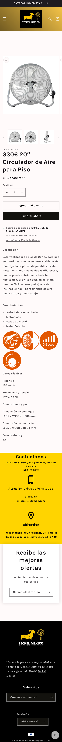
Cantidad (8, 185)
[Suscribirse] (48, 592)
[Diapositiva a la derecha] (58, 137)
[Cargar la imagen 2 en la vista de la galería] (31, 137)
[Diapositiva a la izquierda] (3, 137)
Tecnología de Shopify (41, 740)
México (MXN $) (29, 721)
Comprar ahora (31, 215)
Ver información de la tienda (23, 240)
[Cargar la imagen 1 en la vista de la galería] (15, 137)
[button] (4, 19)
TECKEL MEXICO (25, 740)
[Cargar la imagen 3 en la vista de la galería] (47, 137)
